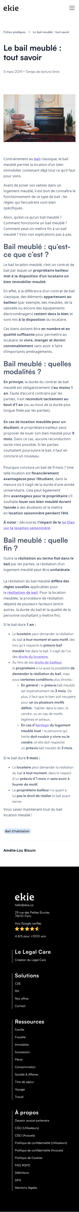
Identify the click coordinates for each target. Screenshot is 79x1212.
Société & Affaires (26, 1074)
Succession (22, 1052)
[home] (11, 7)
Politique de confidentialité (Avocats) (39, 1150)
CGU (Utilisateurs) (27, 1128)
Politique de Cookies (28, 1158)
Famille (19, 1029)
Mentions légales (26, 1187)
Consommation (25, 1067)
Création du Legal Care (30, 960)
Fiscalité (20, 1037)
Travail (19, 1097)
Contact (20, 1006)
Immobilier (22, 1044)
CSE (18, 983)
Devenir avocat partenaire (32, 1120)
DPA (18, 1180)
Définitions (22, 1172)
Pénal (18, 1059)
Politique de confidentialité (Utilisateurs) (41, 1143)
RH (17, 991)
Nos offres (22, 998)
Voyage (20, 1089)
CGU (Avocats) (25, 1135)
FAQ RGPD (22, 1165)
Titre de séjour (24, 1082)
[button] (71, 8)
